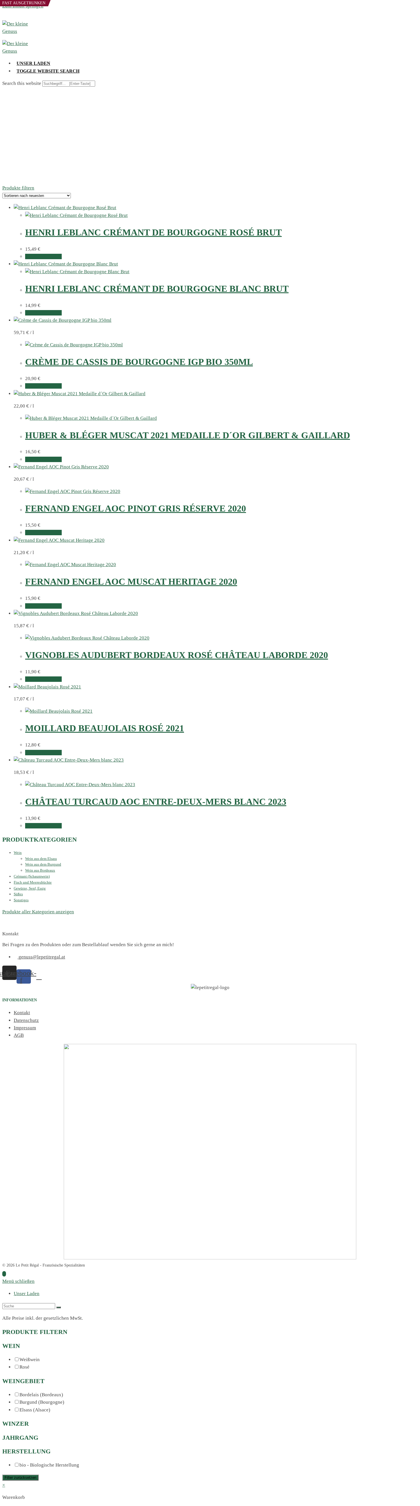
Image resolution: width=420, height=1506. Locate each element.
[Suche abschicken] (58, 1307)
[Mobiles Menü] (4, 16)
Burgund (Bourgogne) (41, 1402)
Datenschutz (26, 1020)
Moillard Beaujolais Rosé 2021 (104, 728)
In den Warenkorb (43, 256)
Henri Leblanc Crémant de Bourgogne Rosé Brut (153, 232)
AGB (19, 1035)
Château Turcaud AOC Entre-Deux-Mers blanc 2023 (155, 801)
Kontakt (22, 1012)
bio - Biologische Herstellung (49, 1465)
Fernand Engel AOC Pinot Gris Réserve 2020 (135, 508)
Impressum (25, 1027)
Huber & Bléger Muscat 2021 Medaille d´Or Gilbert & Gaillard (187, 435)
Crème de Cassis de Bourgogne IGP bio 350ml (139, 362)
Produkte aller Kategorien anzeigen (38, 911)
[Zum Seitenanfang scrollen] (4, 1274)
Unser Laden (26, 1293)
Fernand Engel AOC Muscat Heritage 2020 (131, 581)
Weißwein (29, 1359)
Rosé (24, 1367)
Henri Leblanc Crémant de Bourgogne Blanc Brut (157, 288)
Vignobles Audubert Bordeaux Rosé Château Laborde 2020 (176, 655)
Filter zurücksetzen (20, 1477)
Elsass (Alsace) (34, 1410)
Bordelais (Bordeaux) (41, 1394)
